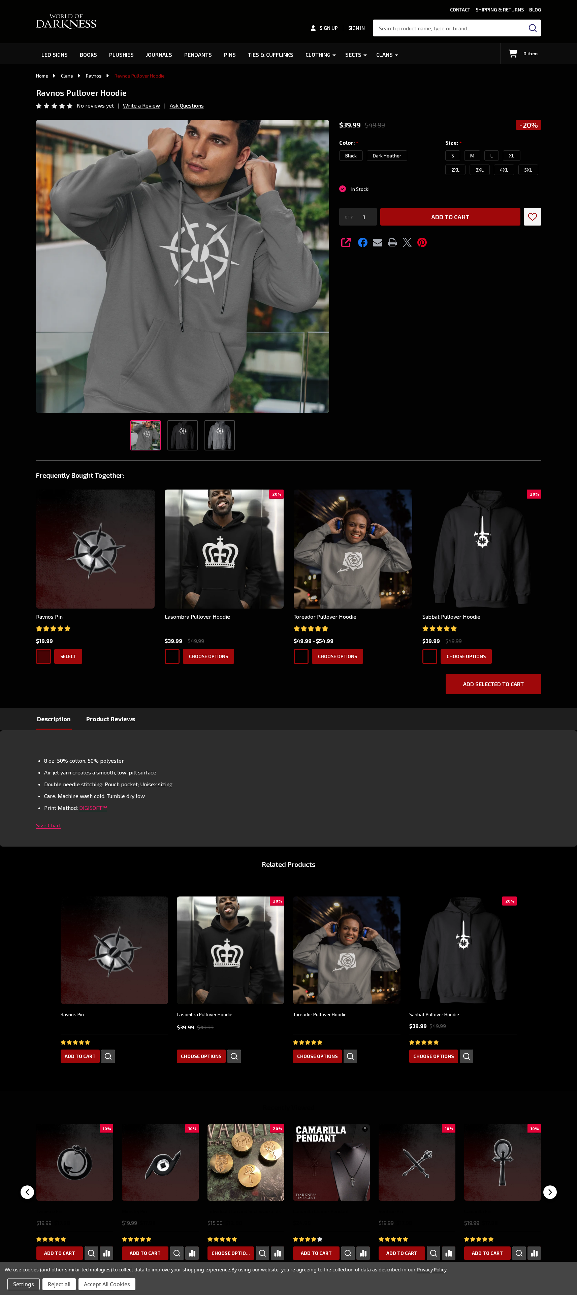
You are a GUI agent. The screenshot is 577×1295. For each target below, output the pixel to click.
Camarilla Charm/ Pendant (321, 1211)
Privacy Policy (431, 1269)
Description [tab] (54, 719)
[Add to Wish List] (532, 217)
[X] (407, 242)
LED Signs (54, 54)
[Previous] (27, 1192)
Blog (535, 9)
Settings (23, 1284)
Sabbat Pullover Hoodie (451, 616)
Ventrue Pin (391, 1211)
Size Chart (48, 825)
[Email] (377, 242)
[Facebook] (362, 242)
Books (88, 54)
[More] (334, 54)
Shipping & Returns (500, 9)
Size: (453, 142)
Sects (353, 54)
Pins (230, 54)
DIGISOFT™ (93, 807)
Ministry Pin (134, 1211)
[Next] (550, 1192)
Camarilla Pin (477, 1211)
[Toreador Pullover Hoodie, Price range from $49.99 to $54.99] (346, 950)
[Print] (392, 242)
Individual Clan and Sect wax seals (244, 1211)
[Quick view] (108, 1056)
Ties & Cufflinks (270, 54)
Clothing (318, 54)
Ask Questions (187, 105)
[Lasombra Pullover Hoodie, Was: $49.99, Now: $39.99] (230, 950)
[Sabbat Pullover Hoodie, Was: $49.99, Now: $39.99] (463, 950)
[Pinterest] (422, 242)
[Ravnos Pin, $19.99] (114, 950)
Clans (384, 54)
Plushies (121, 54)
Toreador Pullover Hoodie (325, 616)
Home (42, 76)
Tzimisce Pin (49, 1211)
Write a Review (141, 105)
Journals (159, 54)
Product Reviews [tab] (110, 719)
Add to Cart (450, 216)
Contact (460, 9)
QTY (349, 217)
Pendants (198, 54)
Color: (349, 142)
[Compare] (106, 1253)
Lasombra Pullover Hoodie (197, 616)
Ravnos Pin (49, 616)
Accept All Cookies (107, 1284)
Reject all (59, 1284)
